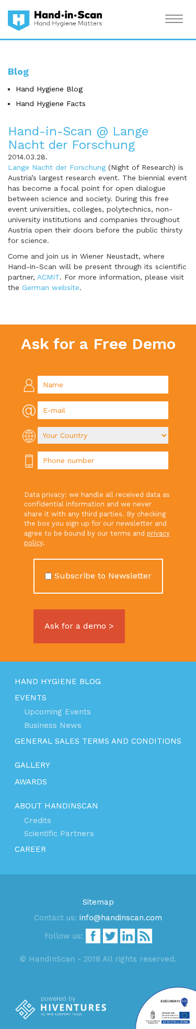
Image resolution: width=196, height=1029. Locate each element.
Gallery (32, 765)
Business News (53, 725)
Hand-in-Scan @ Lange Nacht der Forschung (78, 138)
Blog (18, 71)
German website (50, 287)
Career (30, 849)
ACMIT (48, 277)
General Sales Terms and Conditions (98, 741)
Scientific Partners (59, 833)
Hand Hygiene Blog (49, 89)
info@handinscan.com (120, 917)
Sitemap (98, 902)
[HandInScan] (55, 19)
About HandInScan (56, 806)
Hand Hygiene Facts (51, 103)
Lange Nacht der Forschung (57, 167)
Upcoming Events (57, 711)
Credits (37, 820)
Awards (31, 782)
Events (31, 697)
